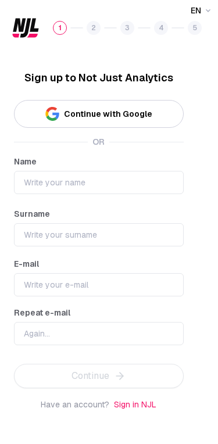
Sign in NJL (135, 404)
